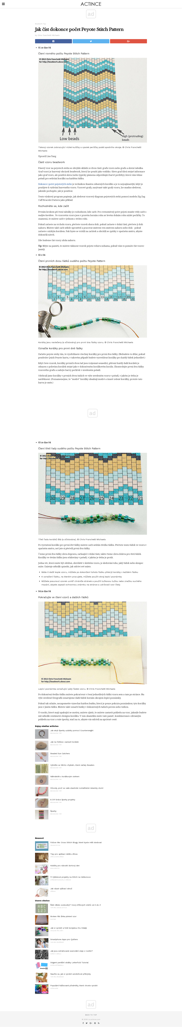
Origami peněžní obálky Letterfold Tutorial (69, 962)
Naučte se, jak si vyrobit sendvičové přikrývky (70, 974)
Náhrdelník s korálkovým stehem (64, 776)
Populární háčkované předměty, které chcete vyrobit (74, 985)
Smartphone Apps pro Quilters (64, 939)
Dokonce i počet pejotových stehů (55, 184)
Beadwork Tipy (40, 24)
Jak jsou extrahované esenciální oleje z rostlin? (71, 951)
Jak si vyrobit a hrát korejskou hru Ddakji (68, 928)
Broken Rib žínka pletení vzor (63, 916)
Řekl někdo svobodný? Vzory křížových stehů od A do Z (75, 905)
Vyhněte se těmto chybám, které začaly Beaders (72, 765)
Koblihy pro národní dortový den (65, 865)
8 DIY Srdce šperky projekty (62, 800)
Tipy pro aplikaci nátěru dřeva (63, 854)
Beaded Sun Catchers (60, 753)
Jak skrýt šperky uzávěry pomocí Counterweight (71, 730)
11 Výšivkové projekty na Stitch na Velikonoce (70, 877)
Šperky (53, 811)
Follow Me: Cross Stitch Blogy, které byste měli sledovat (76, 842)
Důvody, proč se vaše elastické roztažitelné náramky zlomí (76, 788)
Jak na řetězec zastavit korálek (64, 742)
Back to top (91, 1015)
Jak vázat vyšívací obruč (61, 889)
